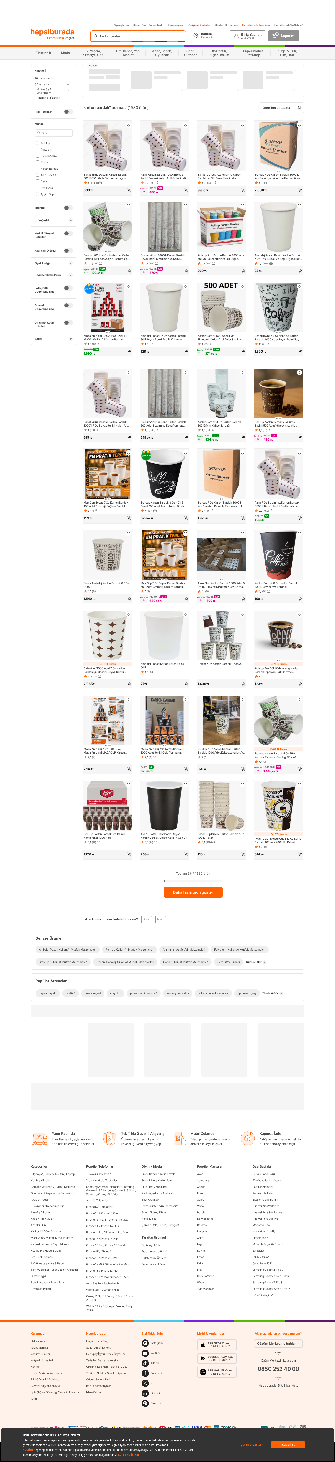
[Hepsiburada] (52, 32)
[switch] (68, 111)
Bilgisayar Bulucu (113, 1306)
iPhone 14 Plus (110, 1226)
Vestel (200, 1206)
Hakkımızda (38, 1341)
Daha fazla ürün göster (193, 892)
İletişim (35, 1398)
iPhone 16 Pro (94, 1219)
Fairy (200, 1263)
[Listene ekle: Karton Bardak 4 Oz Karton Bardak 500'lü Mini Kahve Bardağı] (242, 372)
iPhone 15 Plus (109, 1238)
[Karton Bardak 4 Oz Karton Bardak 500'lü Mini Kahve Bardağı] (221, 394)
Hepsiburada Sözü (264, 1174)
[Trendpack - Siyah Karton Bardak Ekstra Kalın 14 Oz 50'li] (164, 806)
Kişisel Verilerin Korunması (46, 1373)
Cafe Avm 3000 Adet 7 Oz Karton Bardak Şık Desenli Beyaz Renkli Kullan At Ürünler (104, 670)
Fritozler (46, 1212)
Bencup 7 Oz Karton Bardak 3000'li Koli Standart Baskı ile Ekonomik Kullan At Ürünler (221, 504)
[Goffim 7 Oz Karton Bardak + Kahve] (221, 636)
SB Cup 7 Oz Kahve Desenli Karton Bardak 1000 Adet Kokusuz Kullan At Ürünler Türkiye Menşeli (220, 750)
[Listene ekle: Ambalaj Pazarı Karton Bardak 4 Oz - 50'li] (185, 614)
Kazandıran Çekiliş (264, 1231)
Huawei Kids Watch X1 (266, 1206)
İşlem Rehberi (94, 1392)
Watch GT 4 (93, 1306)
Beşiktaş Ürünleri (152, 1245)
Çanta (145, 1225)
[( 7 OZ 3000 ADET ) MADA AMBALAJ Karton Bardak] (107, 308)
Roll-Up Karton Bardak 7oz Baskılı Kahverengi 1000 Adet (104, 835)
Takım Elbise (149, 1212)
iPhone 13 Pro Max (97, 1277)
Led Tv (35, 1257)
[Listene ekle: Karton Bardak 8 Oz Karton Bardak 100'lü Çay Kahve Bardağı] (299, 533)
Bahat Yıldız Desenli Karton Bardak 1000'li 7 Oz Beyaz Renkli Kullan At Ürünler (105, 423)
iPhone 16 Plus (109, 1213)
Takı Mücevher (40, 1269)
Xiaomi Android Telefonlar (101, 1180)
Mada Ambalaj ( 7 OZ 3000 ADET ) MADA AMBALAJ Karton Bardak (105, 337)
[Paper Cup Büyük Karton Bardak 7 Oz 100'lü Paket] (221, 806)
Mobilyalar (37, 1238)
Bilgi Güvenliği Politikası (45, 1379)
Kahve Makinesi (40, 1244)
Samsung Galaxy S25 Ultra (118, 1190)
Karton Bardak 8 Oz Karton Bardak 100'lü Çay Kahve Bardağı (276, 584)
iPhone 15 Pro (94, 1245)
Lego (200, 1244)
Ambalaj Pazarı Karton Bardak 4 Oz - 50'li (164, 665)
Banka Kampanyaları (98, 1386)
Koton (200, 1257)
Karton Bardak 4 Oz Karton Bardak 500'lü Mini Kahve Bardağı (219, 423)
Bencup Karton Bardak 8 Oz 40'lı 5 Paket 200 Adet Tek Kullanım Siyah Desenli (162, 504)
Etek (154, 1225)
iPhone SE (92, 1251)
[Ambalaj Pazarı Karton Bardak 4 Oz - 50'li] (164, 636)
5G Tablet (258, 1250)
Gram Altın (37, 1193)
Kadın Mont (165, 1180)
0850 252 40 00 (278, 1369)
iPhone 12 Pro (108, 1258)
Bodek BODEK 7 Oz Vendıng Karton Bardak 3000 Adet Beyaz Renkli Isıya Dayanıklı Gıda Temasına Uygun (278, 337)
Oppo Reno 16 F (262, 1263)
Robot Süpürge (55, 1206)
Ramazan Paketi (41, 1289)
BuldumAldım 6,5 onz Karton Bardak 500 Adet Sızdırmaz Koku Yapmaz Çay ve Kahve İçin (163, 423)
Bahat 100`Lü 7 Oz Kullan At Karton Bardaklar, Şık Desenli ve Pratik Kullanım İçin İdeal (219, 176)
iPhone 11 (107, 1251)
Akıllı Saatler (93, 1283)
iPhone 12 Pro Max (117, 1264)
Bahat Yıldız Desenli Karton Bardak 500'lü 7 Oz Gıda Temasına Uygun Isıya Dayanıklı (105, 176)
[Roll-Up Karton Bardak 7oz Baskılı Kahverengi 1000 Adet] (107, 806)
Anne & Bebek (56, 1263)
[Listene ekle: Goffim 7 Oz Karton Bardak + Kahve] (242, 614)
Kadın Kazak (167, 1174)
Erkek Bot (147, 1187)
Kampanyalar (176, 25)
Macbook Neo (261, 1225)
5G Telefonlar (261, 1257)
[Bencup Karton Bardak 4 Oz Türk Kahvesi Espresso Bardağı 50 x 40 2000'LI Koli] (278, 721)
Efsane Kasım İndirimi (265, 1199)
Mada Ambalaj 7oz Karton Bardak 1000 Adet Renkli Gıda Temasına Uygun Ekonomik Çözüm (161, 750)
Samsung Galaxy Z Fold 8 (268, 1269)
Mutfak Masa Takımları (60, 1238)
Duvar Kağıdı (38, 1276)
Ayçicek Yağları (40, 1199)
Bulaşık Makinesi (65, 1187)
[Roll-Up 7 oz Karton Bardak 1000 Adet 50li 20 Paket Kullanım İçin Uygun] (221, 227)
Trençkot (173, 1225)
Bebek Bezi (57, 1282)
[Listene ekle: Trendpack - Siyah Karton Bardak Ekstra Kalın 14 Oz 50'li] (185, 784)
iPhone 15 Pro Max (116, 1245)
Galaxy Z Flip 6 (95, 1296)
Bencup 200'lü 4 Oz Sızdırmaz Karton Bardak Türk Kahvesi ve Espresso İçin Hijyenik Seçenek (107, 257)
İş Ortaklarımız (39, 1347)
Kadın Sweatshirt (167, 1206)
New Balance (205, 1218)
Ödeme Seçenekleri (98, 1379)
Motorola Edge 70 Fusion (268, 1244)
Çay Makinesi (61, 1244)
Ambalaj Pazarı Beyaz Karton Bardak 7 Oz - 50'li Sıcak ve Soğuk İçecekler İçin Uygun (278, 257)
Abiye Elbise (149, 1218)
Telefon (59, 1174)
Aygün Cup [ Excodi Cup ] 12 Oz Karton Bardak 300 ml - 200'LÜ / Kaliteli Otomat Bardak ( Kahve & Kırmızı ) (278, 840)
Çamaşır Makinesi (41, 1187)
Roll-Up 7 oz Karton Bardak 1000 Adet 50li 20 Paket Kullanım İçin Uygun (221, 257)
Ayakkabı (168, 1193)
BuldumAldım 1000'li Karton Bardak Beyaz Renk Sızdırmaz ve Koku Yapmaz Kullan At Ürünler (163, 257)
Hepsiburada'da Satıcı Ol (289, 25)
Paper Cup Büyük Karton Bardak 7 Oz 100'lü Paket (221, 835)
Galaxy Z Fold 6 (115, 1296)
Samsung (203, 1180)
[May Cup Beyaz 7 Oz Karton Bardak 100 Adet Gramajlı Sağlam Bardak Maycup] (107, 474)
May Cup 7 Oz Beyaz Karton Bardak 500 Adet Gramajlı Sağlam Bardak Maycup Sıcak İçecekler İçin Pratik (163, 585)
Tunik (162, 1225)
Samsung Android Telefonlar (103, 1187)
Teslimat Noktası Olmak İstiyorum (106, 1373)
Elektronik (47, 1257)
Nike (200, 1193)
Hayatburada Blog (97, 1341)
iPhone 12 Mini (95, 1264)
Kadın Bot (161, 1187)
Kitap (34, 1218)
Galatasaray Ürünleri (154, 1258)
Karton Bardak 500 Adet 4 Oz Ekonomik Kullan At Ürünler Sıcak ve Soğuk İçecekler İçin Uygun (220, 337)
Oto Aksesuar (53, 1231)
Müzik (50, 1218)
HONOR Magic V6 (263, 1295)
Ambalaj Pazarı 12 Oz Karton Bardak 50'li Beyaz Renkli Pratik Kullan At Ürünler (163, 337)
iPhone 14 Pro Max (116, 1232)
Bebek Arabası (39, 1282)
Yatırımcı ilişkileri (41, 1354)
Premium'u (56, 38)
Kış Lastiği (37, 1231)
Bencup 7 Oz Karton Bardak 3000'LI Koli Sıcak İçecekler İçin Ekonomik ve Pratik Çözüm (277, 176)
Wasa (200, 1282)
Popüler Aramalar (263, 1187)
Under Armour (205, 1276)
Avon (200, 1174)
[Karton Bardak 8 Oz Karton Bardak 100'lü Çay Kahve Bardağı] (278, 555)
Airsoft (35, 1212)
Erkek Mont (148, 1180)
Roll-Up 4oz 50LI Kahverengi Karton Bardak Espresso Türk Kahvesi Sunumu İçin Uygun (277, 670)
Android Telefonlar (97, 1200)
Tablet (48, 1174)
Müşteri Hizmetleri (226, 25)
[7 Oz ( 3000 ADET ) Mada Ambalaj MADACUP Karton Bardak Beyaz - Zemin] (107, 721)
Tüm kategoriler (44, 78)
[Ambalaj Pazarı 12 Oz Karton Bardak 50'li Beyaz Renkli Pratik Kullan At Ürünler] (164, 308)
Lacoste (202, 1231)
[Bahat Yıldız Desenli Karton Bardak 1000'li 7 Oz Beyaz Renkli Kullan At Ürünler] (107, 394)
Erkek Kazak (149, 1174)
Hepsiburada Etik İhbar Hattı (278, 1385)
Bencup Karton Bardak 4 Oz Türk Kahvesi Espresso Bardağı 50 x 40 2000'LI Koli (275, 755)
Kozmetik (36, 1250)
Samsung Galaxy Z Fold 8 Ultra (271, 1276)
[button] (107, 190)
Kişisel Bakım (53, 1250)
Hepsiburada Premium (256, 25)
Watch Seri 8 (93, 1289)
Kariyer (35, 1366)
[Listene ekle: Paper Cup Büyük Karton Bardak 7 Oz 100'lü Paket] (242, 784)
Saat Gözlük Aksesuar (64, 1269)
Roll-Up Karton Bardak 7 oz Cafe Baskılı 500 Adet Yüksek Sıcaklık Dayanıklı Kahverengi (275, 423)
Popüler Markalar (263, 1193)
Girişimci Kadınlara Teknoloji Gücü (106, 1366)
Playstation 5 (260, 1238)
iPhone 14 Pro (94, 1232)
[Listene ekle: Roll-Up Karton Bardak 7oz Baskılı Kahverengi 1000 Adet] (128, 784)
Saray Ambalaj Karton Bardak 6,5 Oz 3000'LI (106, 584)
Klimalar (46, 1180)
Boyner (201, 1250)
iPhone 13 (92, 1270)
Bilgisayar (37, 1174)
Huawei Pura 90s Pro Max (268, 1212)
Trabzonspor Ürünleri (154, 1251)
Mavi (200, 1269)
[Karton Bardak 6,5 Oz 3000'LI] (107, 555)
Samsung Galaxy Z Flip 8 (267, 1282)
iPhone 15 (92, 1238)
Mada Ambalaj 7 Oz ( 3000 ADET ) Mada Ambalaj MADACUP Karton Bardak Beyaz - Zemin (105, 750)
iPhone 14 (92, 1226)
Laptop (70, 1174)
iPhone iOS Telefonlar (99, 1207)
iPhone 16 (92, 1213)
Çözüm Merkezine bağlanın (278, 1343)
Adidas (201, 1187)
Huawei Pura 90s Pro (265, 1218)
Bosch (201, 1212)
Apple (200, 1199)
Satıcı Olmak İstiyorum (99, 1347)
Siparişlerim (121, 25)
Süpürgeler (37, 1206)
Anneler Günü (39, 1225)
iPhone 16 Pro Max (116, 1219)
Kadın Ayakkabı (151, 1193)
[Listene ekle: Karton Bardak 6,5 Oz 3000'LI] (128, 533)
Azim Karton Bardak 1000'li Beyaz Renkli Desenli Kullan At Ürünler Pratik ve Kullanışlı (164, 176)
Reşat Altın (52, 1193)
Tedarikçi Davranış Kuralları (102, 1360)
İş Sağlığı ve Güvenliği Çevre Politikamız (55, 1392)
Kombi (35, 1180)
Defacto (202, 1225)
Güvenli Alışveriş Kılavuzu (46, 1386)
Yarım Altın (67, 1193)
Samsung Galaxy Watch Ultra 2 (271, 1289)
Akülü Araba (38, 1263)
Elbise (162, 1212)
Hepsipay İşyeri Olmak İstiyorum (105, 1354)
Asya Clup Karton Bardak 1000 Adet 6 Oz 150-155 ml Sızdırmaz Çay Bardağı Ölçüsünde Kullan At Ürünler (221, 585)
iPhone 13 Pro (109, 1270)
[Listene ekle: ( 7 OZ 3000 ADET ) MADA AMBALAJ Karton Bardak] (128, 286)
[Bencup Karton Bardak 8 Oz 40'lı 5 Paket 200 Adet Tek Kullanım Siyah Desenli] (164, 474)
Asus (200, 1238)
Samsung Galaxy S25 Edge (102, 1194)
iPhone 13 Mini (120, 1277)
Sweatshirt (148, 1206)
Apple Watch (111, 1283)
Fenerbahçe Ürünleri (154, 1264)
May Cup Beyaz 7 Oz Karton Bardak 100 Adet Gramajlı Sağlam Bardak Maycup (106, 504)
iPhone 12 (92, 1258)
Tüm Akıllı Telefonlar (98, 1174)
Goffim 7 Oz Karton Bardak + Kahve (220, 663)
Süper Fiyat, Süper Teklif (148, 25)
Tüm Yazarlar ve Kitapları (268, 1180)
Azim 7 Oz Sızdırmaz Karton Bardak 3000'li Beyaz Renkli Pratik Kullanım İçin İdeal (277, 504)
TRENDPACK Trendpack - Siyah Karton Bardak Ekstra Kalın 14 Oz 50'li (164, 835)
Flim (41, 1218)
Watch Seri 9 (111, 1289)
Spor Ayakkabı (150, 1199)
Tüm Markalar (205, 1289)
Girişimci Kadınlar (199, 25)
